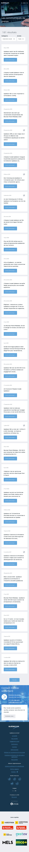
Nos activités (14, 738)
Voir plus (14, 680)
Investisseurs (14, 744)
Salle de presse (14, 749)
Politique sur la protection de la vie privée (14, 752)
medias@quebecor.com (15, 702)
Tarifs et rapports (14, 769)
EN (12, 790)
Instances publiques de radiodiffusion (14, 766)
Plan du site (14, 797)
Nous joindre (14, 759)
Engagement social (14, 741)
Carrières (14, 747)
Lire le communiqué (10, 59)
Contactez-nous (9, 716)
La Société (14, 736)
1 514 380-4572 (15, 700)
